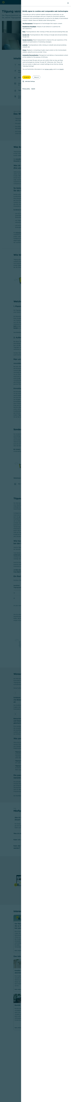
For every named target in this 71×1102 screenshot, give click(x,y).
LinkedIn (25, 45)
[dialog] (35, 551)
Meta (23, 31)
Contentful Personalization (30, 55)
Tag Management (27, 23)
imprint (61, 69)
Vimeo (24, 50)
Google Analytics (27, 40)
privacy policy (49, 69)
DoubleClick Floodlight (29, 26)
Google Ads (25, 35)
